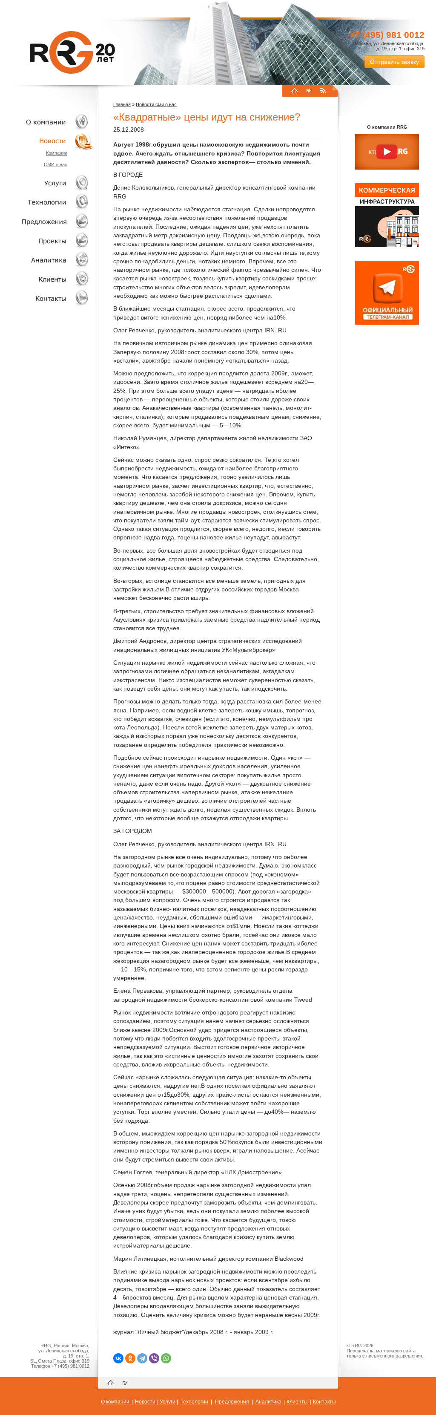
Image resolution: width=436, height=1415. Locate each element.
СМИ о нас (55, 164)
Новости (49, 140)
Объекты (46, 221)
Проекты (46, 240)
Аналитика (46, 259)
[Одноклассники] (130, 1358)
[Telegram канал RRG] (387, 323)
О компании (46, 121)
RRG (72, 52)
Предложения (232, 1402)
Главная (122, 104)
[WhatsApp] (166, 1358)
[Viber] (154, 1358)
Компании (56, 153)
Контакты (46, 298)
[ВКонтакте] (118, 1358)
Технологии (46, 202)
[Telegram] (142, 1358)
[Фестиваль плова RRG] (387, 245)
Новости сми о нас (156, 104)
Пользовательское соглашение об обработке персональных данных (384, 1363)
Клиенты (46, 278)
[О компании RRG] (387, 152)
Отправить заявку (394, 61)
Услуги (46, 183)
